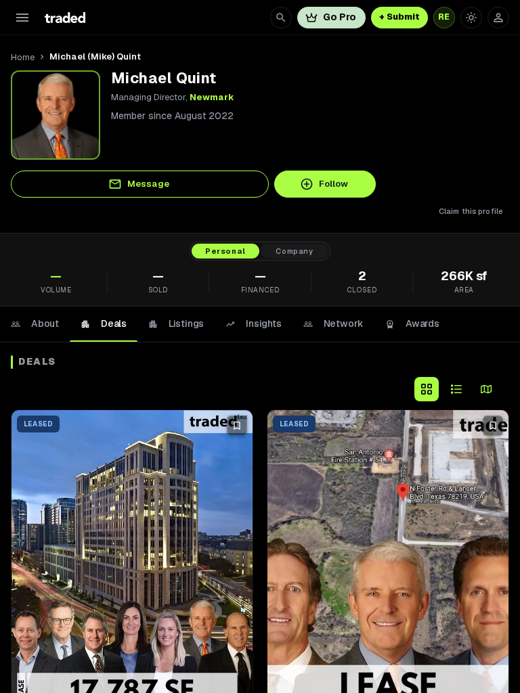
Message (148, 183)
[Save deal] (237, 426)
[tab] (35, 324)
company (294, 251)
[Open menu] (22, 17)
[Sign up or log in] (498, 17)
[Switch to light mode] (471, 17)
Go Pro (339, 17)
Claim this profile (471, 211)
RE (444, 17)
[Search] (281, 17)
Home (23, 57)
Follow (333, 183)
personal (225, 251)
